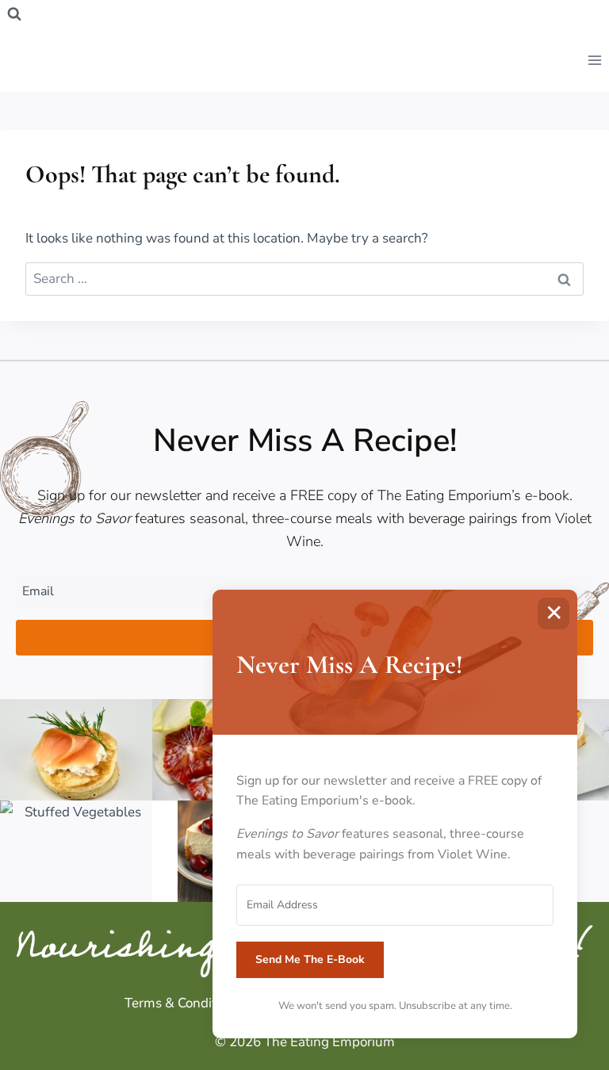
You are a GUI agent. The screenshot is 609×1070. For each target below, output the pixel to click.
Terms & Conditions (182, 1003)
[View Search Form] (14, 14)
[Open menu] (594, 60)
